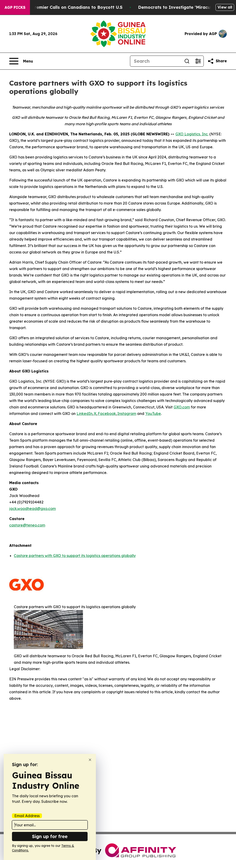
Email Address (27, 815)
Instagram (126, 413)
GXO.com (182, 407)
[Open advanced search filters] (198, 61)
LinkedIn (84, 413)
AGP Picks (15, 7)
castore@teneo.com (27, 525)
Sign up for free (50, 836)
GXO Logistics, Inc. (191, 134)
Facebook (107, 413)
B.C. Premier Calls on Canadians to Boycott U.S (72, 7)
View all (225, 7)
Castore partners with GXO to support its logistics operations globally (75, 555)
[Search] (186, 61)
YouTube (153, 413)
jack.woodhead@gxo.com (32, 508)
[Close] (90, 760)
